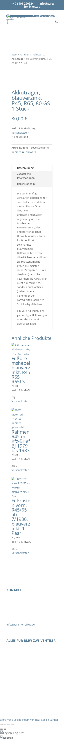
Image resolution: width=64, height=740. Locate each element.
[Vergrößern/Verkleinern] (1, 724)
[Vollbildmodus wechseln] (5, 724)
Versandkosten (20, 132)
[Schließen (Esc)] (12, 724)
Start (14, 54)
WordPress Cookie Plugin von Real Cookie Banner (29, 719)
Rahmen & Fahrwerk (32, 54)
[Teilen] (8, 724)
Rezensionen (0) (26, 183)
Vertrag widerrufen (25, 700)
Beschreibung (25, 168)
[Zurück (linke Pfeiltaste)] (1, 729)
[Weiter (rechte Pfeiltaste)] (5, 729)
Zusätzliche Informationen (26, 176)
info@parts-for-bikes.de (20, 624)
